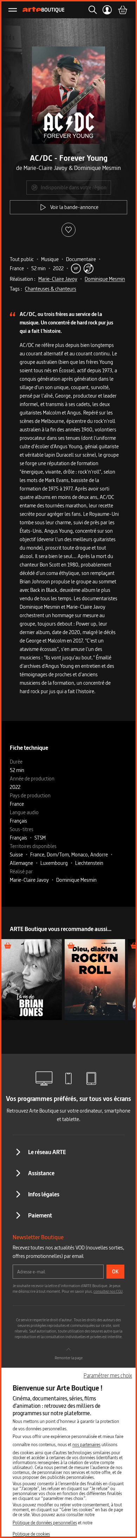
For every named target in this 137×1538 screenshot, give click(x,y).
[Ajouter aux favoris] (68, 230)
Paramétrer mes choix (108, 1375)
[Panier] (122, 9)
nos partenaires (86, 1444)
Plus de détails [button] (31, 979)
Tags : (16, 288)
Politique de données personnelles (45, 1522)
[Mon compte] (107, 9)
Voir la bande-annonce (74, 207)
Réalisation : (22, 279)
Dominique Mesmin (105, 279)
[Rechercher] (90, 10)
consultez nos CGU (108, 1291)
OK (115, 1271)
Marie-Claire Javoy (57, 279)
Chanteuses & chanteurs (50, 288)
